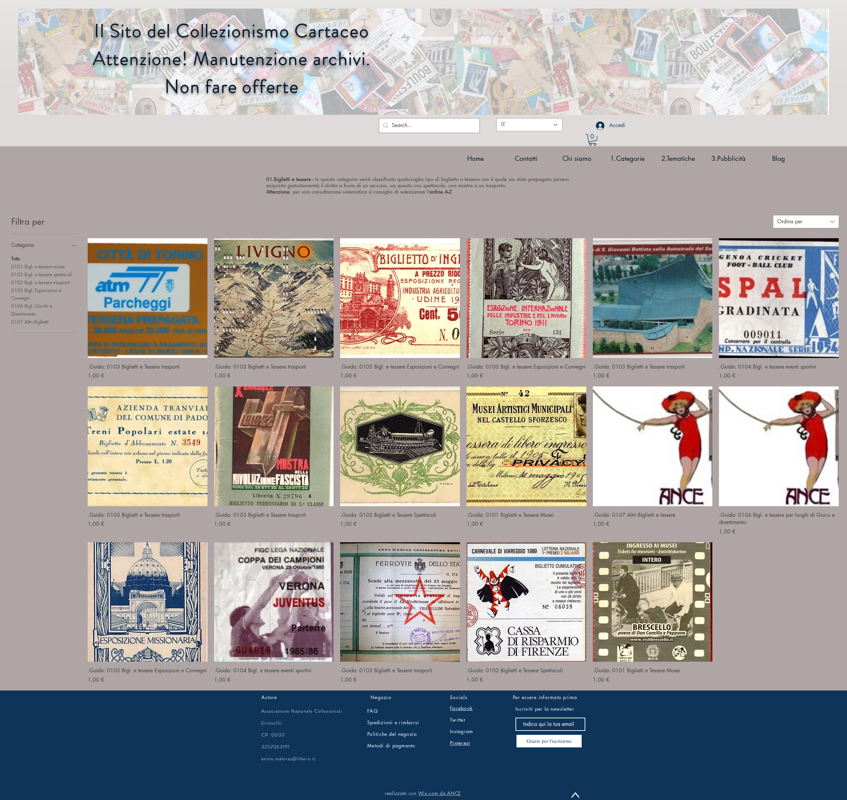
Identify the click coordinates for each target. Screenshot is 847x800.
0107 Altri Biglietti (30, 322)
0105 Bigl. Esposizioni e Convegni (36, 294)
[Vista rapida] (147, 298)
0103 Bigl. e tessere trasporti (40, 282)
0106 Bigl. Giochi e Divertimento (31, 310)
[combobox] (806, 221)
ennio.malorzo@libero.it (288, 758)
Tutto (15, 258)
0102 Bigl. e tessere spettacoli (41, 274)
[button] (593, 140)
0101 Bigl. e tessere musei (38, 266)
